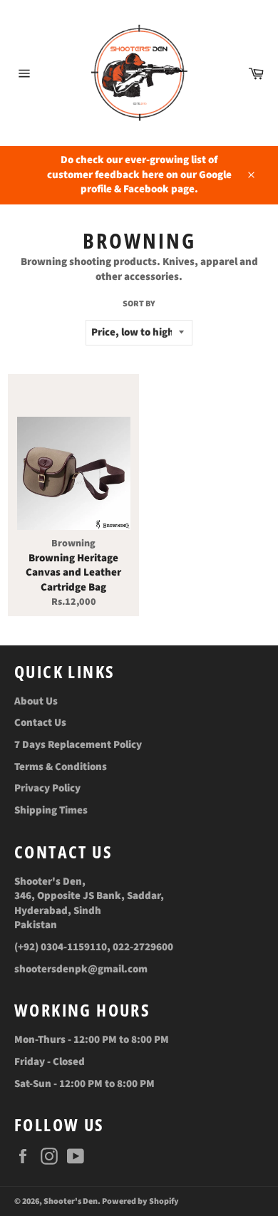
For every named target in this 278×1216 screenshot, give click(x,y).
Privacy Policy (47, 788)
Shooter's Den (70, 1201)
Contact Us (40, 722)
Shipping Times (51, 810)
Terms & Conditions (60, 766)
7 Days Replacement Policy (78, 744)
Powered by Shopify (140, 1201)
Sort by (139, 304)
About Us (36, 701)
